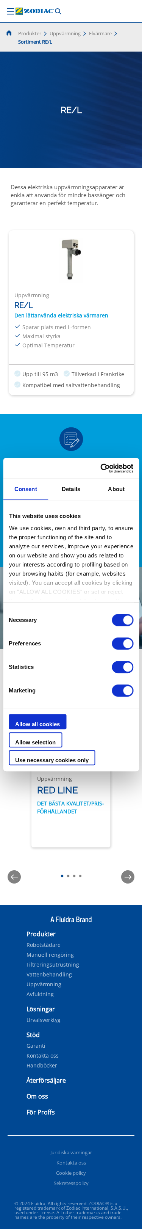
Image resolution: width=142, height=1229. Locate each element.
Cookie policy (71, 1172)
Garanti (36, 1046)
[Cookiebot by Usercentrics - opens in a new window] (101, 468)
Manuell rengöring (50, 955)
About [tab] (116, 489)
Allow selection (35, 742)
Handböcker (42, 1066)
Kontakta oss (43, 1056)
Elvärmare (100, 33)
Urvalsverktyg (44, 1020)
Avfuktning (40, 994)
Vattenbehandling (49, 975)
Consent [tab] (25, 489)
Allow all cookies (37, 724)
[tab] (62, 875)
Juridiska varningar (71, 1152)
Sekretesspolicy (71, 1183)
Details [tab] (71, 489)
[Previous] (14, 877)
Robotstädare (44, 945)
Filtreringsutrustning (53, 965)
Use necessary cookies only (52, 760)
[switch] (122, 643)
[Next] (127, 877)
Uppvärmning (65, 33)
